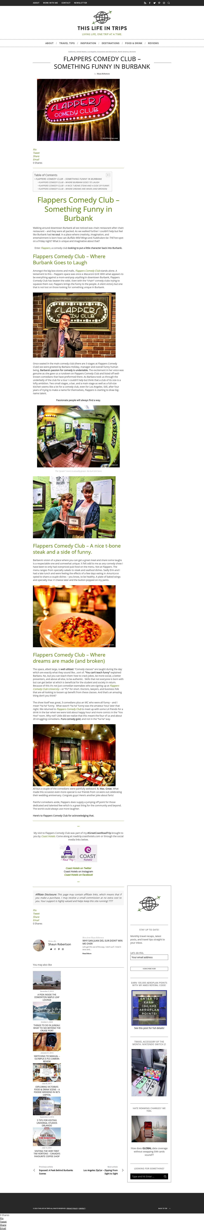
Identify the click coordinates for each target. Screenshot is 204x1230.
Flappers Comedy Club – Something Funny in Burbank (69, 178)
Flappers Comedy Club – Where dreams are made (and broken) (73, 189)
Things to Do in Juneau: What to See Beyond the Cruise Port (47, 1028)
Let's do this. (137, 953)
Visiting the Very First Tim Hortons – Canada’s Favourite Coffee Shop (47, 1154)
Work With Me (50, 3)
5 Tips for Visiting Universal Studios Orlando (47, 1123)
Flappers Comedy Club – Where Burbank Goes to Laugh (69, 182)
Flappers (45, 248)
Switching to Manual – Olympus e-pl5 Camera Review (47, 1059)
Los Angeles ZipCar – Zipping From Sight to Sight (100, 1170)
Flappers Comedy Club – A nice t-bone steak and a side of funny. (74, 185)
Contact (66, 3)
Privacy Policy (72, 1208)
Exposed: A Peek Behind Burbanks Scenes (56, 1170)
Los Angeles (91, 52)
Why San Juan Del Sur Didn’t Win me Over (103, 942)
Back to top (162, 1208)
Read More (87, 953)
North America (123, 52)
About (36, 3)
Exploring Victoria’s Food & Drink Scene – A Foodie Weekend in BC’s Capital (47, 1090)
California (72, 52)
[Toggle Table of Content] (107, 175)
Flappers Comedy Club (87, 270)
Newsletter (80, 3)
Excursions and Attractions (107, 52)
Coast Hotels (48, 836)
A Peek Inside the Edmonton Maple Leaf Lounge (46, 997)
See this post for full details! (149, 1028)
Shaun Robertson (103, 73)
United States (81, 52)
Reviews (133, 52)
